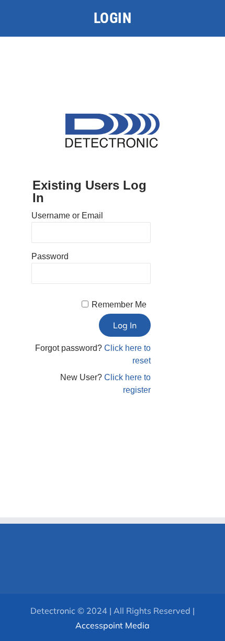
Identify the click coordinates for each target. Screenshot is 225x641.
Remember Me (119, 304)
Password (50, 256)
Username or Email (67, 215)
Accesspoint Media (112, 625)
